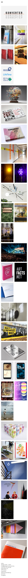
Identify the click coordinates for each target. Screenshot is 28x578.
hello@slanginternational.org (7, 566)
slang (2, 563)
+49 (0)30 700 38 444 (6, 567)
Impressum (3, 571)
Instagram (3, 575)
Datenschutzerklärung (6, 572)
